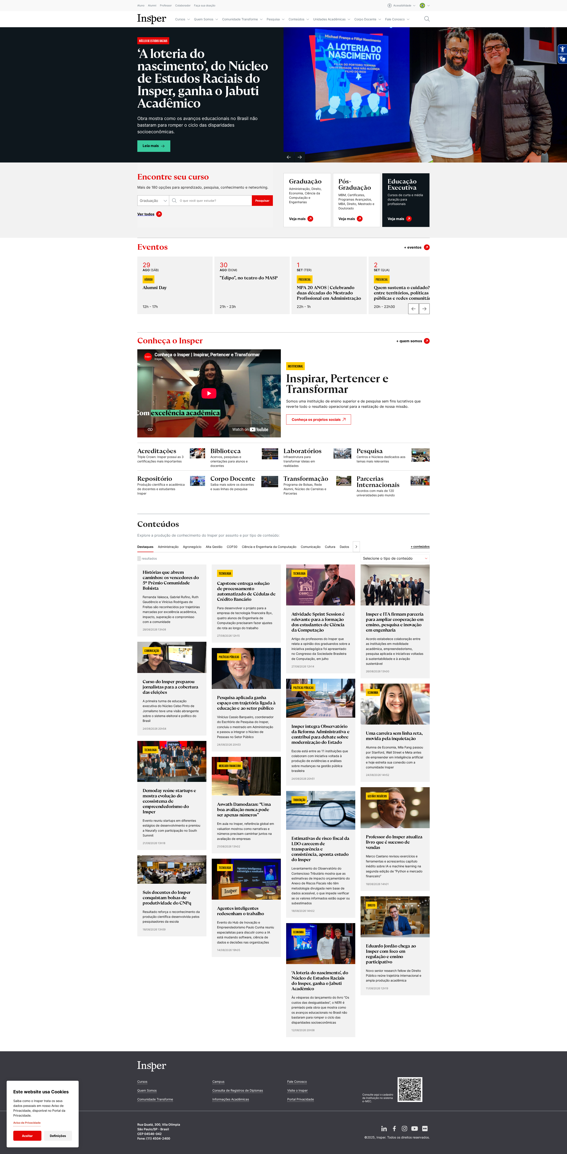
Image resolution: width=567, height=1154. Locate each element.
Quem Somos (203, 19)
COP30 (232, 504)
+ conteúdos (420, 504)
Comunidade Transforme (240, 19)
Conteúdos (296, 19)
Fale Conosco (395, 19)
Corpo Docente (365, 19)
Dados (344, 504)
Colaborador (182, 5)
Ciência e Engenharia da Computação (269, 504)
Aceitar (27, 1136)
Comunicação (310, 504)
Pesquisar (262, 158)
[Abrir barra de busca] (427, 19)
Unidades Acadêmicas (329, 19)
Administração (168, 504)
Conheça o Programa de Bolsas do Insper (204, 60)
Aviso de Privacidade (27, 1122)
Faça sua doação (204, 5)
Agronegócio (192, 504)
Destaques (145, 504)
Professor (166, 5)
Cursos (180, 19)
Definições (58, 1136)
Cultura (330, 504)
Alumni (152, 5)
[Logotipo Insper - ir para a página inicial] (151, 19)
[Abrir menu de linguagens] (425, 5)
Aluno (140, 5)
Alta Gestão (214, 504)
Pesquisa (273, 19)
